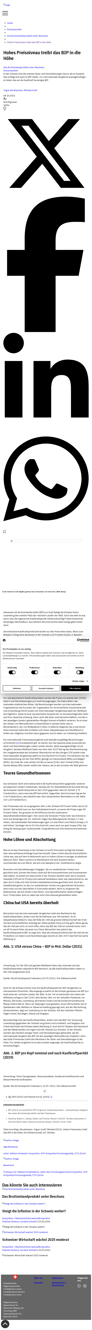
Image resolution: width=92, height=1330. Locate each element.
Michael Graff (30, 90)
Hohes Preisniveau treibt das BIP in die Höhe (29, 42)
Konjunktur (44, 1218)
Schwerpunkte (14, 29)
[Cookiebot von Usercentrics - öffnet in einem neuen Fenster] (78, 640)
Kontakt (38, 1282)
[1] (17, 743)
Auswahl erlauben (46, 688)
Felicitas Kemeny (10, 1221)
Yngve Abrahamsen (13, 90)
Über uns (38, 1278)
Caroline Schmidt (28, 1221)
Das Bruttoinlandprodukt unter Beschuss (27, 35)
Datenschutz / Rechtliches (59, 1284)
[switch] (34, 672)
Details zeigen (78, 681)
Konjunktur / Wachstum (14, 1218)
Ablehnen (17, 688)
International (32, 1218)
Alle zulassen (75, 688)
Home (10, 23)
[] (51, 1096)
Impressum (57, 1278)
